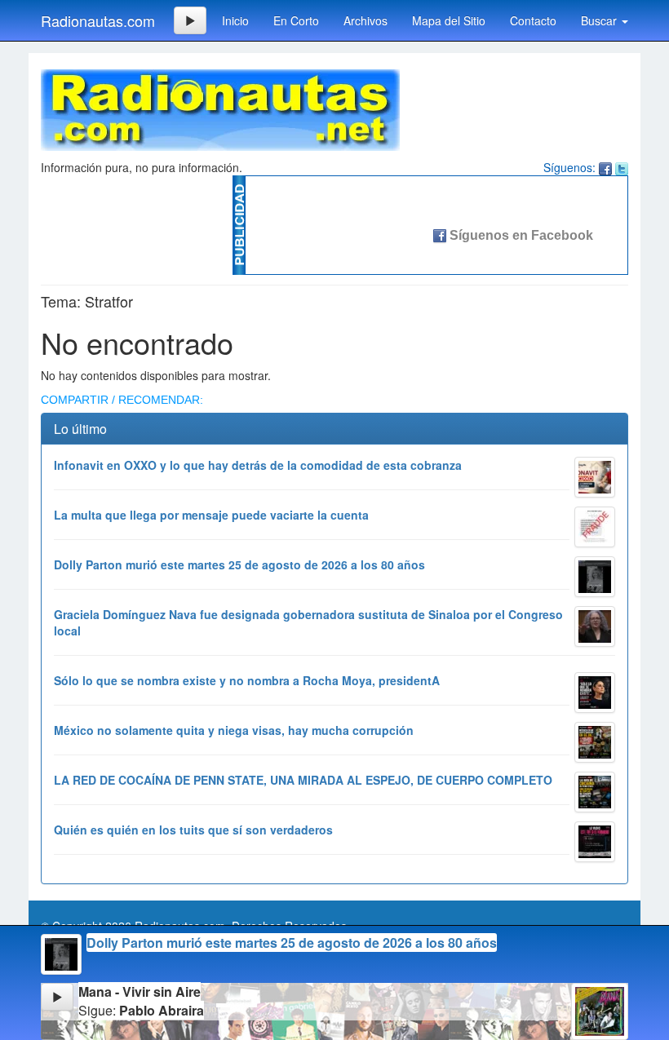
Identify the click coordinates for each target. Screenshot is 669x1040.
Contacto (533, 20)
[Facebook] (605, 167)
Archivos (365, 20)
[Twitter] (621, 167)
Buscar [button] (600, 20)
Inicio (235, 20)
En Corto (296, 20)
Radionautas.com (98, 20)
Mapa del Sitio (448, 20)
